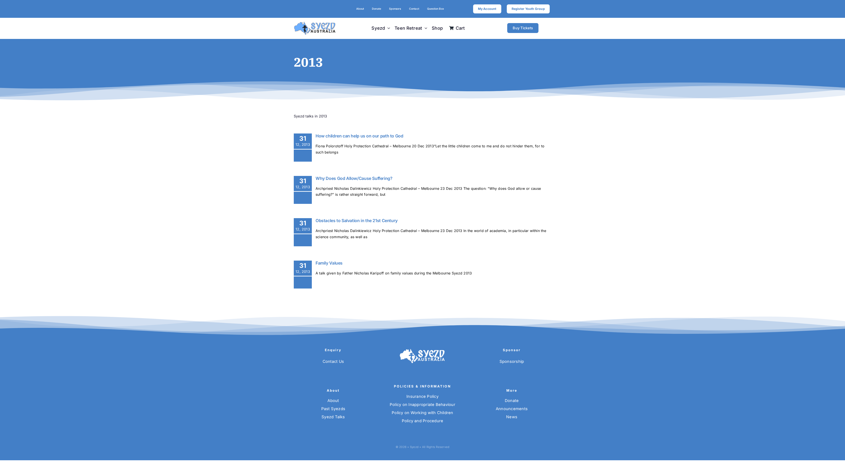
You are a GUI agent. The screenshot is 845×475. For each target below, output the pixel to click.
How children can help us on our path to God (359, 136)
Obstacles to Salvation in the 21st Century (357, 220)
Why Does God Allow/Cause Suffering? (354, 178)
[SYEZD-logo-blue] (315, 23)
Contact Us (333, 361)
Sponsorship (512, 361)
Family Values (329, 263)
